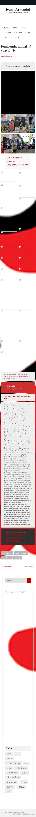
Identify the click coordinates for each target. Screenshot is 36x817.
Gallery (18, 32)
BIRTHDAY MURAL (15, 538)
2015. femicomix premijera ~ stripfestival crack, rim (17, 161)
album (9, 754)
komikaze (6, 557)
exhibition (21, 768)
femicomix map (29, 566)
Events (7, 37)
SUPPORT (17, 37)
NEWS (15, 28)
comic (9, 758)
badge (17, 753)
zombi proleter (6, 566)
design (26, 763)
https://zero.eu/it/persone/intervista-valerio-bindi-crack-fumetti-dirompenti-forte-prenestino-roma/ (17, 376)
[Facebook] (15, 22)
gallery (24, 773)
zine (8, 791)
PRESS (23, 28)
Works (28, 32)
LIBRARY (7, 32)
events (9, 768)
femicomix (7, 553)
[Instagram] (19, 22)
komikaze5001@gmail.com (16, 812)
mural (17, 557)
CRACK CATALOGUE (16, 535)
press (21, 786)
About (7, 28)
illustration (21, 553)
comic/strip (13, 762)
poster (10, 786)
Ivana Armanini (18, 10)
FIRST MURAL (13, 541)
